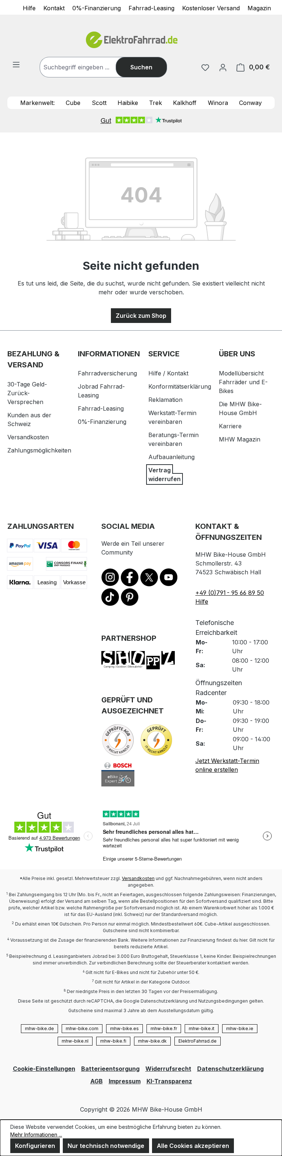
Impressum (125, 1081)
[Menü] (16, 64)
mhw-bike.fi (113, 1041)
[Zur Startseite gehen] (141, 40)
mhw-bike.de (39, 1028)
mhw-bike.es (124, 1028)
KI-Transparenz (169, 1081)
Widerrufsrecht (168, 1068)
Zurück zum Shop (141, 315)
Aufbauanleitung (171, 457)
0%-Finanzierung (96, 7)
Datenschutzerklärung (230, 1068)
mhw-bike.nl (75, 1041)
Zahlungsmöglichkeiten (39, 450)
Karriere (230, 426)
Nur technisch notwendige (106, 1145)
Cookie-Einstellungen (44, 1068)
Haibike (128, 102)
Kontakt (54, 7)
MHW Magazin (239, 439)
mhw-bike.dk (152, 1041)
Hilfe (29, 7)
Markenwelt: (37, 102)
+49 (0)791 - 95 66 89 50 (229, 592)
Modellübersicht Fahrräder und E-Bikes (243, 382)
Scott (99, 102)
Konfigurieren (35, 1145)
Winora (218, 102)
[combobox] (85, 67)
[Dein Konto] (223, 67)
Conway (250, 102)
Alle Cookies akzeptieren (193, 1145)
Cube (73, 102)
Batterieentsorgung (110, 1068)
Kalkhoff (184, 102)
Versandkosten (28, 437)
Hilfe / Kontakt (168, 373)
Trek (155, 102)
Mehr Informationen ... (36, 1134)
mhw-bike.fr (164, 1028)
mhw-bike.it (201, 1028)
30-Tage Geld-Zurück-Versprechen (27, 393)
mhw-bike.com (82, 1028)
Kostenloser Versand (211, 7)
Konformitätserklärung (179, 386)
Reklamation (165, 399)
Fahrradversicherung (107, 373)
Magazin (259, 7)
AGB (96, 1081)
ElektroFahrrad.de (197, 1041)
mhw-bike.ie (239, 1028)
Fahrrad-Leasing (151, 7)
